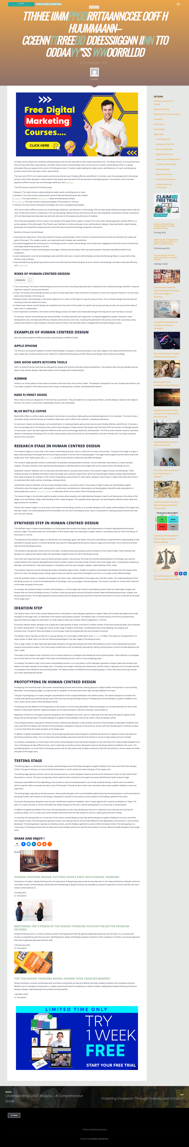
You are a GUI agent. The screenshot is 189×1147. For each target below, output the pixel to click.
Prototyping (19, 201)
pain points (49, 457)
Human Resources (163, 169)
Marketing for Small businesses (167, 114)
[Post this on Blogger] (39, 844)
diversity (97, 636)
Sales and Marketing (164, 149)
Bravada (93, 1139)
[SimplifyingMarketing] (176, 573)
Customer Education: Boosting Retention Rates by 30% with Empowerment (166, 505)
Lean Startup (159, 129)
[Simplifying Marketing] (21, 4)
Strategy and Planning (165, 144)
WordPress (103, 1139)
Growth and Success (164, 174)
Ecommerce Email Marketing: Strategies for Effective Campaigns (166, 325)
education (69, 182)
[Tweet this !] (28, 844)
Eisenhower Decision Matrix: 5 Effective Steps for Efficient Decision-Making (166, 538)
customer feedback (44, 491)
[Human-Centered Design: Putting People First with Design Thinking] (39, 861)
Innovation (158, 119)
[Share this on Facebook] (23, 844)
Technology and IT (163, 139)
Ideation (17, 198)
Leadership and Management (168, 159)
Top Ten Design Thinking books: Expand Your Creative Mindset (62, 978)
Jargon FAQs (159, 134)
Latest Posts (159, 124)
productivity (22, 265)
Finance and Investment (165, 179)
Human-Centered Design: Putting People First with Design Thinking (66, 877)
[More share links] (49, 844)
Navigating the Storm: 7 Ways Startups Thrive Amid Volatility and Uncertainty (166, 413)
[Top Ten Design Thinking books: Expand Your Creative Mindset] (33, 962)
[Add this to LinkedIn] (34, 844)
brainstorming (43, 198)
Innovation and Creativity (166, 164)
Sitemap (14, 1115)
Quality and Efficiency (164, 154)
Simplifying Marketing (49, 4)
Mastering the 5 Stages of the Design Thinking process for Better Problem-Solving (72, 927)
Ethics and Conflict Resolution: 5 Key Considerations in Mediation (167, 473)
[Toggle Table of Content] (28, 280)
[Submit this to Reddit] (44, 844)
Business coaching (161, 109)
